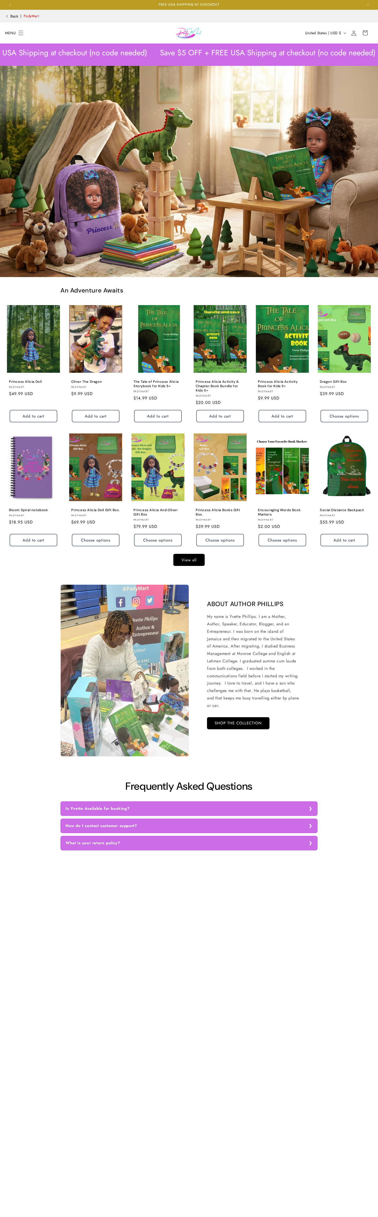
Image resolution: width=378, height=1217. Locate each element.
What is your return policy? (93, 843)
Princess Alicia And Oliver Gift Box (155, 512)
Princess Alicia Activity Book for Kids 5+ (278, 384)
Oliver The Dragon (86, 382)
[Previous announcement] (10, 5)
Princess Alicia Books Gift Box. (218, 512)
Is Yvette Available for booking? (97, 808)
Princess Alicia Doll (25, 382)
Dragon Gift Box (333, 382)
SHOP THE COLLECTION (238, 723)
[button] (10, 33)
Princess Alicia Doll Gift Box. (95, 510)
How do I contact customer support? (101, 826)
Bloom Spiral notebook (28, 510)
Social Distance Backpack (342, 510)
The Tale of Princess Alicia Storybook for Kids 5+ (155, 384)
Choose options (344, 416)
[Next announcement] (368, 5)
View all (189, 560)
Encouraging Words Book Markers (279, 512)
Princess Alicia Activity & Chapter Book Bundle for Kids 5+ (217, 386)
